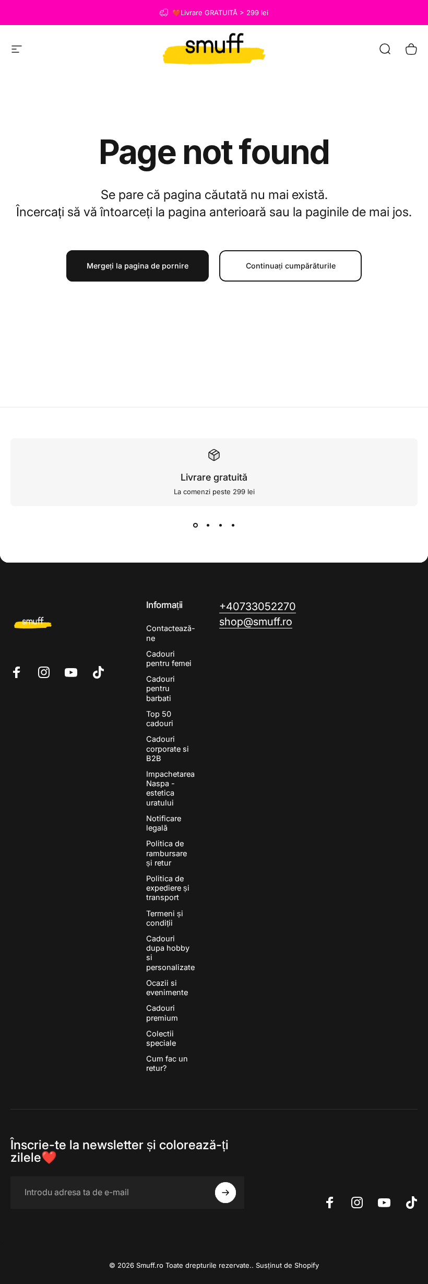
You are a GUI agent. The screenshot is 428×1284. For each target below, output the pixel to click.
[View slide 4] (233, 525)
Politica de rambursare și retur (166, 853)
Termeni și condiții (164, 918)
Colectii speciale (161, 1038)
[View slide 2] (207, 525)
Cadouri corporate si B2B (167, 748)
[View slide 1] (195, 525)
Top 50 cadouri (159, 718)
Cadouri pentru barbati (160, 688)
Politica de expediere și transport (167, 888)
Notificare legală (163, 823)
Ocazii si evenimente (167, 987)
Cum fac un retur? (167, 1063)
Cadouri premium (162, 1012)
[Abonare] (225, 1192)
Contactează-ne (170, 633)
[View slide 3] (220, 525)
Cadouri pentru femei (169, 658)
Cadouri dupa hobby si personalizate (170, 953)
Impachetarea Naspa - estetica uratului (170, 788)
